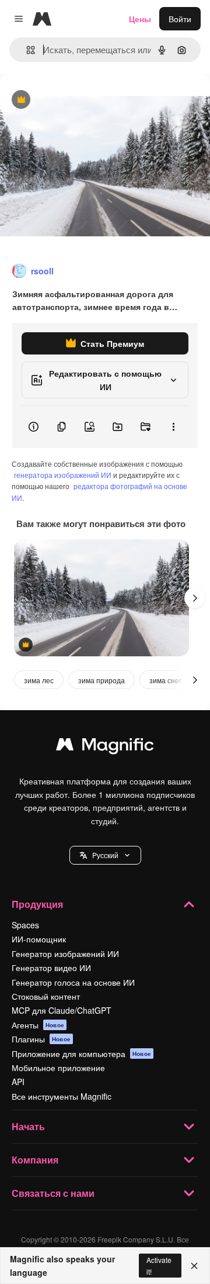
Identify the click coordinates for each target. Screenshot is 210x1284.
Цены (140, 19)
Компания (35, 1159)
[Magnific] (105, 747)
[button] (105, 855)
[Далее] (194, 597)
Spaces (25, 925)
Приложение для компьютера (81, 1053)
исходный (78, 100)
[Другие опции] (173, 427)
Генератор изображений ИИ (65, 953)
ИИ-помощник (39, 939)
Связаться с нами (53, 1193)
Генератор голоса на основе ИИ (73, 982)
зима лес (39, 680)
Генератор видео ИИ (51, 967)
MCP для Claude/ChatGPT (61, 1010)
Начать (28, 1126)
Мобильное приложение (58, 1067)
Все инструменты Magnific (61, 1096)
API (18, 1081)
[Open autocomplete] (26, 50)
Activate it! (159, 1265)
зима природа (101, 680)
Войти (180, 19)
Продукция (37, 904)
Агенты (38, 1025)
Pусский (105, 855)
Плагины (41, 1039)
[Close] (194, 1266)
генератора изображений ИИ (62, 475)
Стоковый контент (46, 996)
